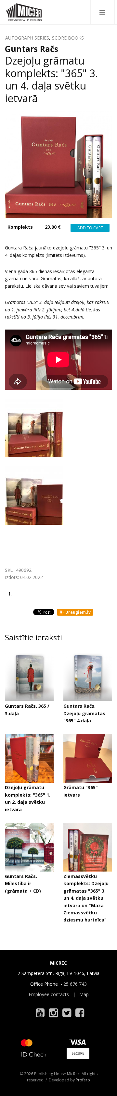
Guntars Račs (31, 48)
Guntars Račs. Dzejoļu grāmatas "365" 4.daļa (84, 713)
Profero (83, 1080)
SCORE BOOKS (68, 38)
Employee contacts (49, 994)
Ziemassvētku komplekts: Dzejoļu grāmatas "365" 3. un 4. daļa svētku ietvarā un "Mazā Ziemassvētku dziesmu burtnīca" (86, 898)
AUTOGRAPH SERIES (27, 38)
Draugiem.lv (77, 612)
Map (84, 994)
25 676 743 (75, 984)
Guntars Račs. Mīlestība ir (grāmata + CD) (23, 883)
